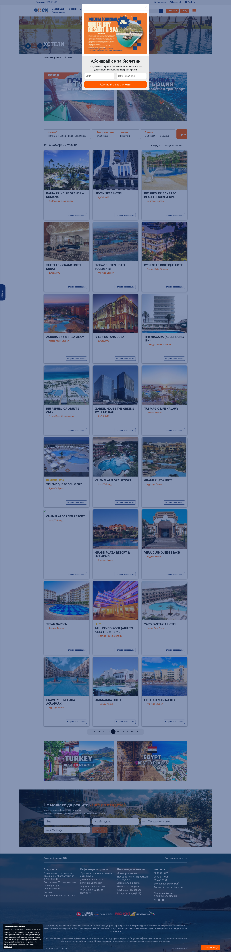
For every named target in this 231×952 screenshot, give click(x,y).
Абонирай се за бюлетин (115, 84)
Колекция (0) (212, 947)
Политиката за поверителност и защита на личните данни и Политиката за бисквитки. (20, 944)
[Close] (145, 7)
